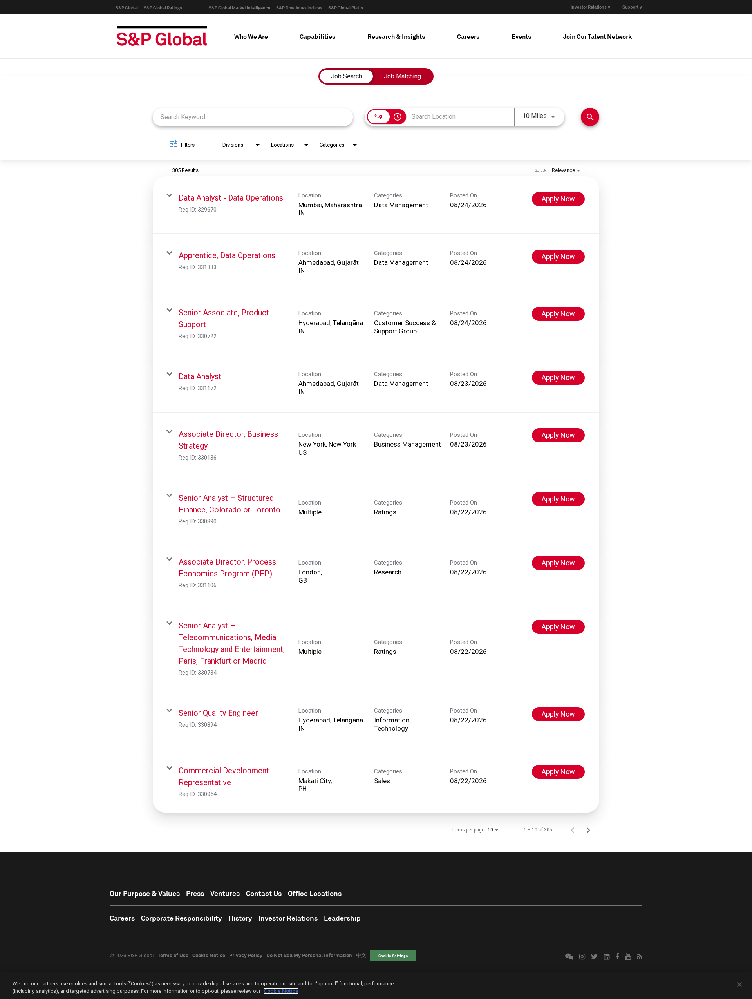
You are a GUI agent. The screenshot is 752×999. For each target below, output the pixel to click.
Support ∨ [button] (632, 6)
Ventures (225, 893)
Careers (122, 918)
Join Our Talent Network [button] (597, 36)
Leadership (342, 918)
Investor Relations (288, 918)
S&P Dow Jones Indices (299, 7)
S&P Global (127, 7)
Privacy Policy (245, 955)
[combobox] (253, 117)
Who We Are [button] (251, 36)
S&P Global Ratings (163, 7)
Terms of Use (173, 955)
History (240, 918)
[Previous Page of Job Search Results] (572, 830)
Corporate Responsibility (181, 918)
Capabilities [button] (317, 36)
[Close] (739, 984)
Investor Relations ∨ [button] (591, 6)
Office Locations (315, 893)
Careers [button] (468, 36)
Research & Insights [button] (396, 36)
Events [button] (521, 36)
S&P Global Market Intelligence (239, 7)
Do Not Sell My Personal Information (309, 955)
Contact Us (264, 893)
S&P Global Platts (345, 7)
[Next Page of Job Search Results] (588, 830)
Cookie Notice (208, 955)
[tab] (251, 36)
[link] (376, 205)
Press (195, 893)
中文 (361, 955)
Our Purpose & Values (145, 893)
